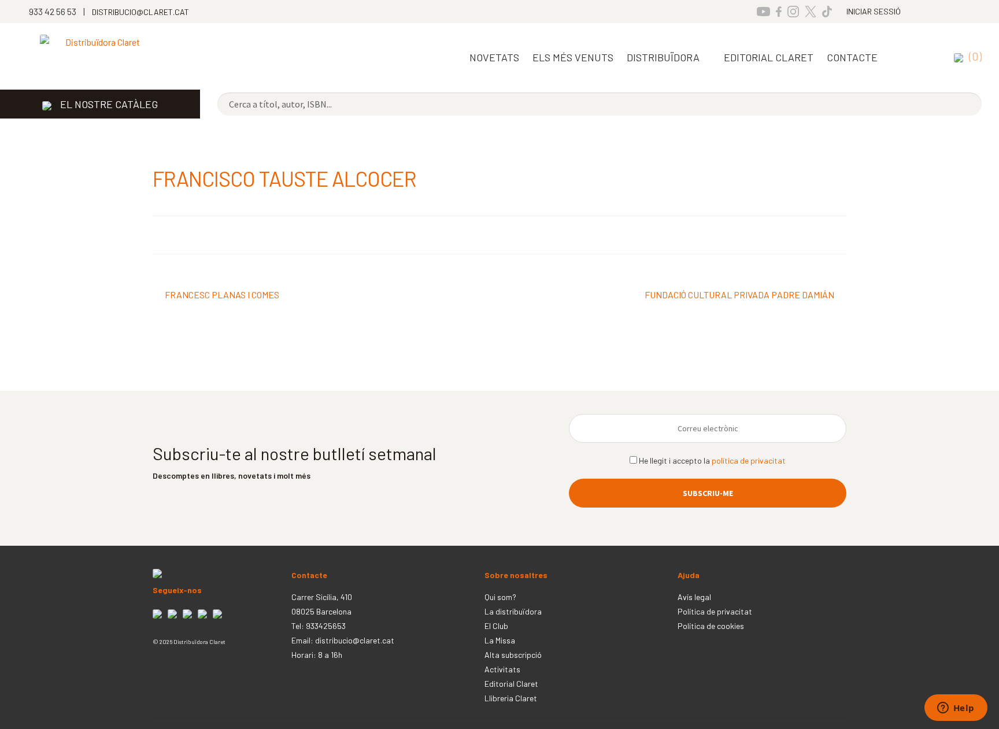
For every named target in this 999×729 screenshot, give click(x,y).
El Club (496, 626)
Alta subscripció (513, 655)
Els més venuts (572, 57)
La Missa (499, 640)
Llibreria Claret (510, 698)
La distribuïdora (513, 611)
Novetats (494, 57)
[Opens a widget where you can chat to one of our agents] (955, 708)
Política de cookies (711, 626)
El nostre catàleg (109, 104)
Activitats (502, 669)
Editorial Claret (511, 684)
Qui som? (500, 597)
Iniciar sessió (873, 11)
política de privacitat (749, 460)
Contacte (852, 57)
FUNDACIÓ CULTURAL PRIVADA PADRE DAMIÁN (739, 295)
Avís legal (694, 597)
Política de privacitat (715, 611)
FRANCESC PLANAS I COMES (221, 295)
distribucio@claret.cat (354, 640)
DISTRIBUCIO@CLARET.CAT (140, 12)
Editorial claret (768, 57)
